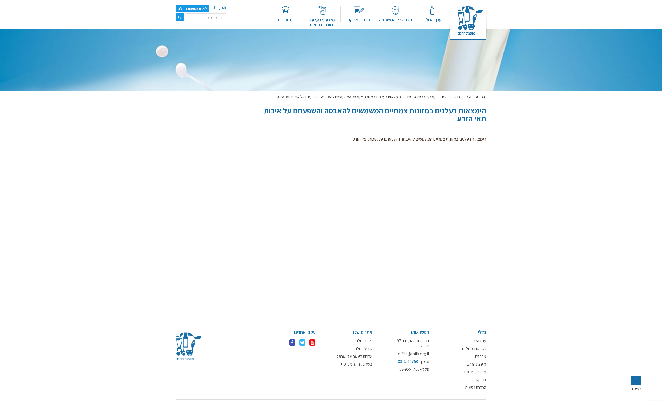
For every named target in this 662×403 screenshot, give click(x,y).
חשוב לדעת (451, 97)
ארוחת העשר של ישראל (354, 356)
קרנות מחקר (359, 19)
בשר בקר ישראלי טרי (356, 364)
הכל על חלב (475, 97)
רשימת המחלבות (473, 348)
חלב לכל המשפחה (395, 19)
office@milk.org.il (413, 354)
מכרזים (480, 356)
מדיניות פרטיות (475, 372)
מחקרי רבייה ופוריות (421, 97)
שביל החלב (363, 348)
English (220, 7)
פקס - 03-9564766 (414, 369)
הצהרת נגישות (475, 387)
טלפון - (413, 361)
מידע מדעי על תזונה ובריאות (322, 22)
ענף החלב (432, 19)
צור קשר (480, 379)
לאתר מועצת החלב (192, 8)
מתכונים (285, 19)
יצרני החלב (364, 341)
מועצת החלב (476, 364)
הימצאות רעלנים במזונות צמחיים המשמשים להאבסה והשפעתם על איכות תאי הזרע (419, 139)
